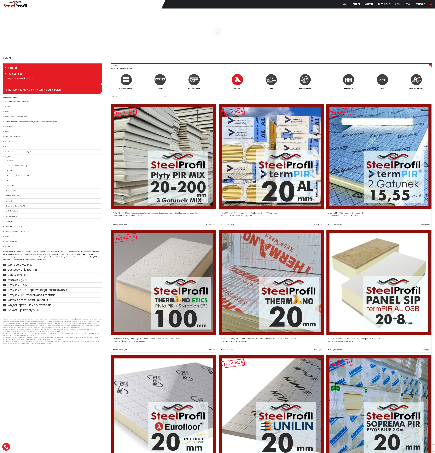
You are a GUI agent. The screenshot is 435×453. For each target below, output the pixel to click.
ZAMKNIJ (344, 14)
